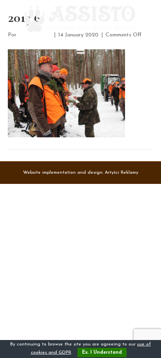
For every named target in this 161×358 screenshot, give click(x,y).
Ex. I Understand (102, 352)
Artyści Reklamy (121, 172)
